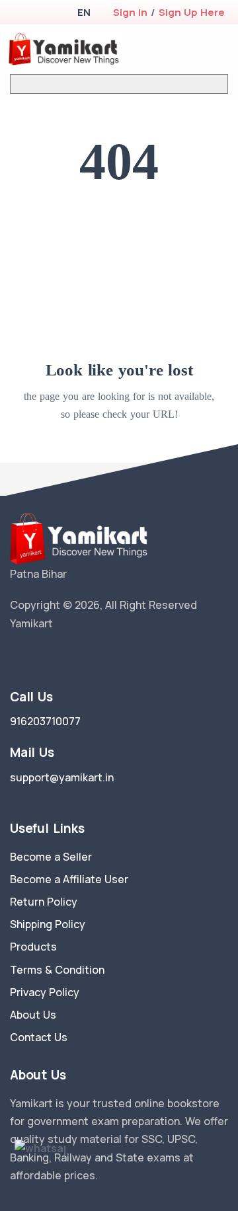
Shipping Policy (47, 924)
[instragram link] (55, 657)
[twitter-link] (15, 657)
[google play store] (43, 13)
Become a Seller (51, 856)
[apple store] (20, 13)
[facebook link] (35, 657)
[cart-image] (202, 49)
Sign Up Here (192, 12)
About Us (33, 1014)
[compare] (180, 49)
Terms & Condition (57, 969)
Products (33, 946)
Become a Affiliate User (69, 879)
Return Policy (43, 901)
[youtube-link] (74, 657)
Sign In (130, 12)
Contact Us (38, 1037)
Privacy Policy (44, 992)
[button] (83, 12)
